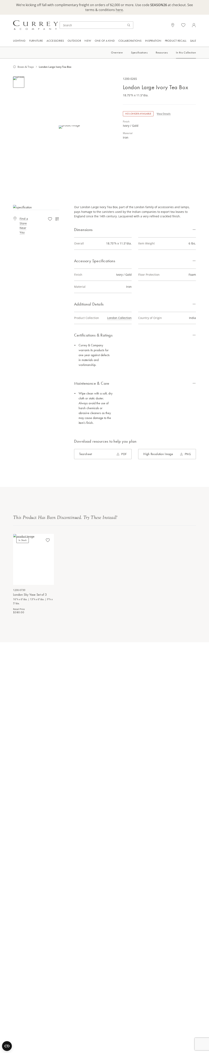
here (119, 10)
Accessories (55, 40)
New (87, 40)
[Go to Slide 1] (18, 82)
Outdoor (74, 40)
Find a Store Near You (24, 225)
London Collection (119, 318)
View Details (164, 113)
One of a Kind (105, 40)
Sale (193, 40)
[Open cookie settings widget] (7, 1046)
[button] (69, 127)
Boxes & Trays (26, 66)
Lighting (19, 40)
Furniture (36, 40)
